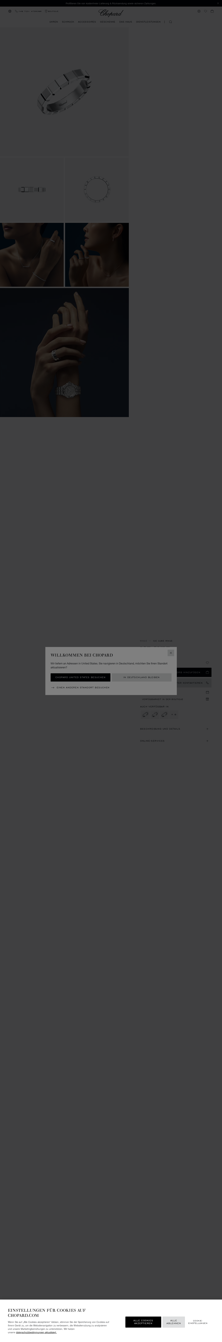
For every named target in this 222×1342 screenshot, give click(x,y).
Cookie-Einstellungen (198, 1321)
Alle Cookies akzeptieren (143, 1322)
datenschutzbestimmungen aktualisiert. (36, 1332)
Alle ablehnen (173, 1322)
